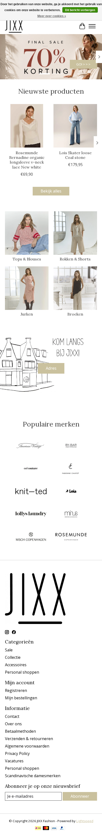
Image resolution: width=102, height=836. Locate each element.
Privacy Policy (17, 753)
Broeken (75, 314)
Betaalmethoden (20, 731)
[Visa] (54, 828)
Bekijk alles (51, 191)
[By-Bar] (71, 446)
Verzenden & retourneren (29, 738)
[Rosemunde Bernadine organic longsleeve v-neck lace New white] (27, 126)
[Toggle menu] (92, 26)
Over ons (13, 724)
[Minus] (71, 514)
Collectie (13, 657)
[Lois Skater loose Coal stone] (75, 126)
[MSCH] (31, 537)
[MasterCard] (46, 828)
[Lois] (71, 492)
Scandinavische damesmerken (32, 775)
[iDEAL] (38, 828)
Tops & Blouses (27, 259)
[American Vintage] (31, 446)
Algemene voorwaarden (27, 746)
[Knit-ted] (31, 492)
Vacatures (14, 761)
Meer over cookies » (51, 16)
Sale (9, 650)
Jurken (27, 314)
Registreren (16, 690)
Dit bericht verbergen (80, 10)
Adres (51, 368)
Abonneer (80, 796)
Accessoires (15, 664)
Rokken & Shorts (75, 259)
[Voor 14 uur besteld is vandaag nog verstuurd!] (14, 26)
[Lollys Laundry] (31, 514)
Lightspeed (84, 821)
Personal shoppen (22, 672)
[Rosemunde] (71, 537)
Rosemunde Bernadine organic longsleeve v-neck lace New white (27, 160)
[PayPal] (62, 828)
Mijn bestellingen (21, 698)
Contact (12, 716)
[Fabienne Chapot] (71, 469)
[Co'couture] (31, 469)
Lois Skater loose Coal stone (75, 155)
